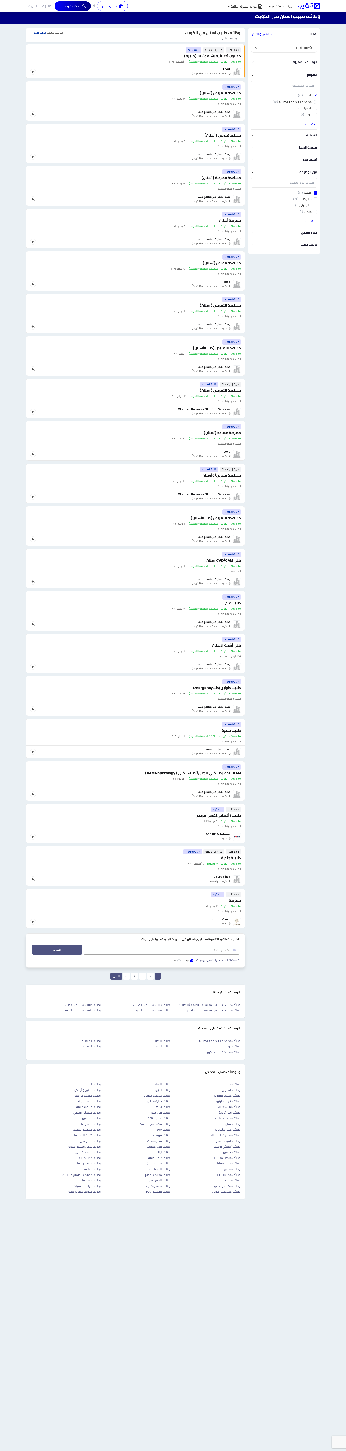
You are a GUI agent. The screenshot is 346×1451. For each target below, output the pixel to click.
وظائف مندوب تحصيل (88, 1152)
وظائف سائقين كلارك (158, 1186)
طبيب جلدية (231, 730)
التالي (116, 976)
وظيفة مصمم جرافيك (88, 1096)
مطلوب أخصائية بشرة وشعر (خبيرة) (212, 55)
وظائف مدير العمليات (227, 1163)
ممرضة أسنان (230, 220)
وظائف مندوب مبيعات (227, 1096)
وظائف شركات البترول (227, 1101)
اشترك (57, 950)
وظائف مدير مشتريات (227, 1130)
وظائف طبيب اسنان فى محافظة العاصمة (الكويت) (209, 1005)
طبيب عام (233, 602)
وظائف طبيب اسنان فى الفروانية (151, 1010)
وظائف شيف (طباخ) (158, 1163)
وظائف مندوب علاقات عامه (84, 1192)
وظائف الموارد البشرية (227, 1141)
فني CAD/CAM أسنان (223, 560)
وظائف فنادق (162, 1107)
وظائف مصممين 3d (89, 1101)
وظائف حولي (232, 1046)
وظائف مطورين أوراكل (87, 1090)
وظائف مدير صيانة (90, 1158)
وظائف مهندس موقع (157, 1175)
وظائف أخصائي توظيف (227, 1147)
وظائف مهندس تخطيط (87, 1130)
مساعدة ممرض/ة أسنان (222, 475)
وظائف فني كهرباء (228, 1107)
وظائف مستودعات (90, 1124)
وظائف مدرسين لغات (228, 1175)
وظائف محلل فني (90, 1141)
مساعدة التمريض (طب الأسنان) (215, 517)
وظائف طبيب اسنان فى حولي (83, 1005)
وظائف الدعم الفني (159, 1180)
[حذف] (256, 48)
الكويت (32, 6)
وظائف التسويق (231, 1090)
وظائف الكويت (162, 1041)
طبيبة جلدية (231, 857)
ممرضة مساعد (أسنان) (222, 432)
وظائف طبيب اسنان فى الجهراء (151, 1005)
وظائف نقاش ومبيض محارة (84, 1147)
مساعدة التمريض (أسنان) (220, 92)
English (46, 6)
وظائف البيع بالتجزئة (158, 1169)
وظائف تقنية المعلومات (86, 1135)
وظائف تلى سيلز (160, 1113)
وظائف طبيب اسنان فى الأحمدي (81, 1010)
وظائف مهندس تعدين (227, 1186)
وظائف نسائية (92, 1169)
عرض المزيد (310, 123)
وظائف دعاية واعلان (158, 1101)
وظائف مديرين (232, 1084)
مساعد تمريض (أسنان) (222, 135)
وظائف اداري (162, 1090)
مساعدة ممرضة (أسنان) (221, 177)
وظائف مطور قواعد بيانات (225, 1135)
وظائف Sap (163, 1130)
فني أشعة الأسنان (226, 645)
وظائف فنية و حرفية (88, 1107)
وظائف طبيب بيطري (228, 1180)
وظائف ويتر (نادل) (229, 1113)
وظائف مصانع (232, 1169)
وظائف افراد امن (91, 1084)
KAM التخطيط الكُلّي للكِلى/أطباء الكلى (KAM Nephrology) (193, 772)
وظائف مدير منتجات (158, 1141)
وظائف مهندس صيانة (88, 1163)
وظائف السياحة (161, 1084)
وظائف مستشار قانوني (87, 1113)
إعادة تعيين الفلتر (263, 34)
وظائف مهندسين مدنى (226, 1192)
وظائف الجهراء (92, 1046)
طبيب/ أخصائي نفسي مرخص (218, 815)
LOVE (226, 69)
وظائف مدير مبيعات (158, 1147)
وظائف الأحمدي (161, 1046)
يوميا (186, 960)
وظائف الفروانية (91, 1041)
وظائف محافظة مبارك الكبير (223, 1052)
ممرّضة (235, 900)
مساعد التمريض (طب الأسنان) (217, 347)
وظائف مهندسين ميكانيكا (154, 1124)
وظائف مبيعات (161, 1135)
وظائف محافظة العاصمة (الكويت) (219, 1041)
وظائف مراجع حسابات (227, 1118)
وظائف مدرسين (91, 1118)
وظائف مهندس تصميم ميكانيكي (81, 1175)
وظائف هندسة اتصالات (156, 1096)
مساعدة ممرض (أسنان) (221, 262)
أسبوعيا (171, 960)
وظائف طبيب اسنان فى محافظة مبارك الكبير (213, 1010)
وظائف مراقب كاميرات (87, 1186)
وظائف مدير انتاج (91, 1180)
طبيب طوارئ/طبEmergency (217, 687)
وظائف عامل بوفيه (159, 1158)
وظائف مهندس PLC (158, 1192)
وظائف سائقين (231, 1152)
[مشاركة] (33, 72)
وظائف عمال (232, 1124)
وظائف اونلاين (162, 1152)
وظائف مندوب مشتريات (226, 1158)
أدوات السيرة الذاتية (244, 6)
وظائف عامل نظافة (159, 1118)
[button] (280, 6)
